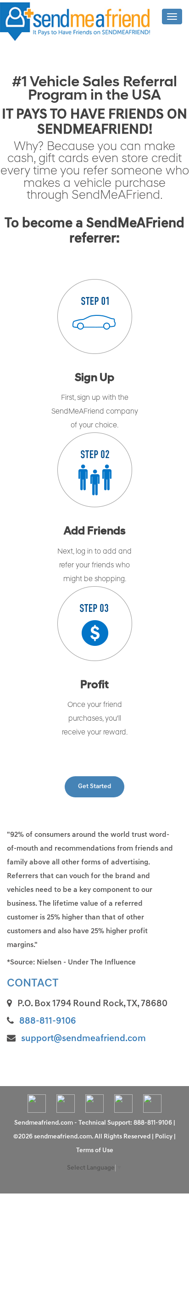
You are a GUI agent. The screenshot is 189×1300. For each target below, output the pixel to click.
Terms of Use (94, 1150)
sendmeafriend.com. (64, 1136)
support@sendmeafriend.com (83, 1038)
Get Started (94, 786)
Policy (163, 1136)
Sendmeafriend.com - (46, 1123)
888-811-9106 (47, 1021)
